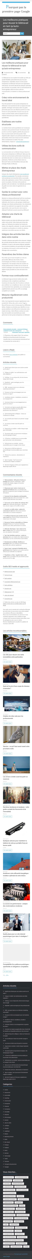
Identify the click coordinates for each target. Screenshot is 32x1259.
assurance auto (18, 1180)
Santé (5, 744)
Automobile (6, 902)
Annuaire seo (7, 588)
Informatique (8, 1117)
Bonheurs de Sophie (18, 1183)
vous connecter (13, 354)
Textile (6, 1158)
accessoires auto (8, 1177)
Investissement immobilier (10, 1205)
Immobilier (6, 652)
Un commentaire (23, 73)
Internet (6, 714)
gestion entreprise (23, 1199)
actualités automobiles (21, 1177)
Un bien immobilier (21, 1243)
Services (5, 684)
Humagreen (19, 1202)
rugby (5, 1224)
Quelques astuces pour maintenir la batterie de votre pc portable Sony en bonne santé (15, 843)
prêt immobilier (8, 1221)
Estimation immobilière (9, 1199)
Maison (5, 871)
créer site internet (9, 595)
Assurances (7, 1092)
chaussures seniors (20, 1186)
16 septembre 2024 (8, 72)
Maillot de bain (20, 1208)
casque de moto (8, 1186)
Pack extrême (7, 578)
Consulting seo (8, 598)
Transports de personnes (10, 1164)
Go (22, 33)
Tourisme (7, 1161)
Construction (8, 1100)
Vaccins (6, 1246)
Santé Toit (18, 1230)
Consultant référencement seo (12, 582)
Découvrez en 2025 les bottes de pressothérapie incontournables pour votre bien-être (15, 450)
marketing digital (8, 1212)
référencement (14, 1224)
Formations (7, 1109)
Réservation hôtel (8, 1227)
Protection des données (21, 1218)
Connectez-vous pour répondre (21, 332)
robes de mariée (19, 1221)
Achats (6, 1089)
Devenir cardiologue (22, 1190)
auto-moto (7, 1183)
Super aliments (19, 1234)
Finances (7, 1106)
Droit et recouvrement (9, 1193)
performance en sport (23, 1215)
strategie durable (8, 1234)
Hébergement (7, 592)
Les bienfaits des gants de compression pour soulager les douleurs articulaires (16, 491)
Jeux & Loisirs (8, 1122)
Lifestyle (7, 1128)
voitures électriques (16, 1246)
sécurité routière (22, 1237)
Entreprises (6, 962)
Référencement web (9, 571)
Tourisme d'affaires (9, 1243)
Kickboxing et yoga (9, 1208)
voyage (26, 1246)
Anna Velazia (7, 1180)
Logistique (7, 1131)
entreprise (20, 1196)
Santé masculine (8, 1230)
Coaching (7, 1098)
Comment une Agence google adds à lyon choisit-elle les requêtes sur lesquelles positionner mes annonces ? (14, 408)
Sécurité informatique (9, 1237)
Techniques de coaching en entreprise (13, 1240)
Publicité (7, 1147)
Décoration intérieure (9, 1196)
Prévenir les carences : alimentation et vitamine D (16, 1069)
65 (7, 975)
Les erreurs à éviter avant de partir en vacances (16, 1043)
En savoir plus (7, 662)
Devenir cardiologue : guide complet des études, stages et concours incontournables (13, 483)
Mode (6, 1139)
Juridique (7, 1125)
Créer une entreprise (9, 1190)
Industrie (7, 1114)
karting (22, 1205)
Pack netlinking (8, 585)
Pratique (6, 839)
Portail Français (8, 1218)
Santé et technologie (21, 1227)
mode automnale (20, 1212)
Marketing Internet (9, 1136)
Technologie (7, 1156)
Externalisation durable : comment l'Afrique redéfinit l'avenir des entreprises (15, 330)
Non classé (7, 1142)
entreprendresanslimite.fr (22, 141)
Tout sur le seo (8, 575)
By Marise (4, 74)
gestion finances (8, 1202)
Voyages (5, 775)
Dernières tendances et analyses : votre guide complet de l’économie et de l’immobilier (16, 809)
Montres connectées (9, 1215)
